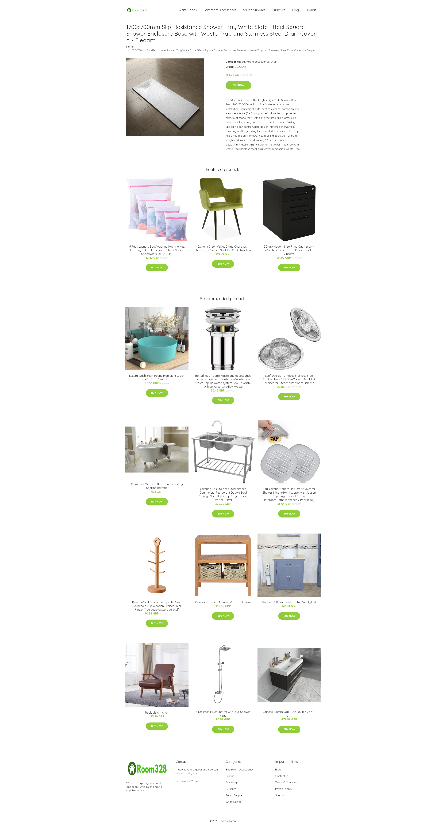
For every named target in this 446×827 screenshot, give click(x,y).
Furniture (278, 10)
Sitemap (280, 795)
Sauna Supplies (254, 10)
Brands (311, 10)
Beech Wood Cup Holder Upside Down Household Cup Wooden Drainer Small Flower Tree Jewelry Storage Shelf (156, 606)
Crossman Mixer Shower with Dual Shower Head (223, 713)
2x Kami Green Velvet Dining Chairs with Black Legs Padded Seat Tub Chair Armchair (223, 248)
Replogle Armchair (157, 712)
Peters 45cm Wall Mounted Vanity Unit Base (223, 602)
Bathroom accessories (255, 61)
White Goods (188, 10)
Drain (274, 61)
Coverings (232, 782)
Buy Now (238, 85)
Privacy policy (283, 789)
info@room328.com (188, 781)
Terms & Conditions (287, 782)
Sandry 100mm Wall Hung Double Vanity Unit (289, 713)
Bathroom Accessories (220, 10)
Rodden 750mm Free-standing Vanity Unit (289, 602)
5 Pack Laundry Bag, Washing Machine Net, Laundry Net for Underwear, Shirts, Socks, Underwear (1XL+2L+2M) (156, 250)
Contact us (281, 776)
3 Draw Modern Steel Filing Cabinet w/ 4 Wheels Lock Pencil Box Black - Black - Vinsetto (289, 250)
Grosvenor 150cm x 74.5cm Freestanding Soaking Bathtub (157, 486)
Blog (295, 10)
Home (130, 46)
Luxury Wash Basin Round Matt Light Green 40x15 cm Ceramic (156, 377)
